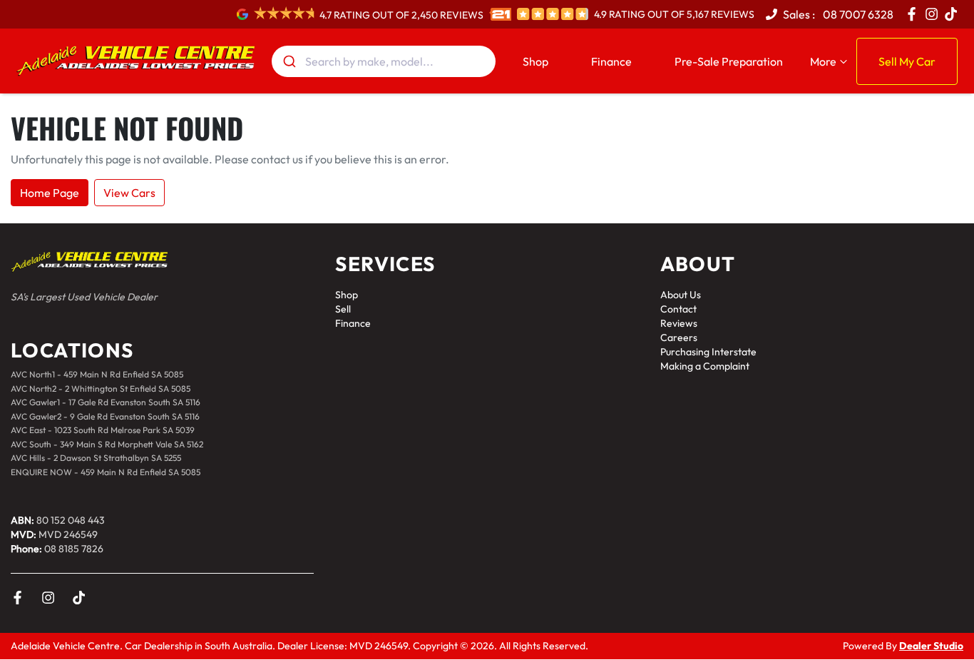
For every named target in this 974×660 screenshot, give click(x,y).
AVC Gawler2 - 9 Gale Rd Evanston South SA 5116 (105, 416)
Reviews (678, 323)
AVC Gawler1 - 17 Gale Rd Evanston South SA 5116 (105, 402)
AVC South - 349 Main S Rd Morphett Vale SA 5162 (107, 444)
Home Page (49, 193)
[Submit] (288, 61)
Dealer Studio (931, 645)
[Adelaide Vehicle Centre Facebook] (914, 14)
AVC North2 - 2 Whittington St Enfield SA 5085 (100, 388)
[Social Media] (953, 14)
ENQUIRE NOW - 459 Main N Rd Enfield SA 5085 (105, 472)
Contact (678, 309)
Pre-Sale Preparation (729, 61)
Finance (611, 61)
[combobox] (384, 61)
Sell (343, 309)
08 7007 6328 (857, 14)
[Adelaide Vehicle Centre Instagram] (934, 14)
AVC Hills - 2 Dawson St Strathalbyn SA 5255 (96, 457)
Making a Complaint (704, 366)
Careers (678, 337)
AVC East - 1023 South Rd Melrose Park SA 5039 (103, 430)
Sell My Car (906, 61)
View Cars (129, 193)
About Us (680, 294)
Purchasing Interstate (708, 351)
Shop (535, 61)
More (823, 61)
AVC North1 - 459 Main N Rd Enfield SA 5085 (97, 374)
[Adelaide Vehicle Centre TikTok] (81, 597)
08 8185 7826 (73, 548)
